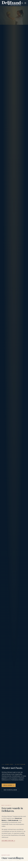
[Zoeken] (22, 3)
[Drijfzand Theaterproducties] (11, 3)
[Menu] (25, 3)
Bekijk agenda (8, 785)
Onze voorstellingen (10, 789)
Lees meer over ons (7, 840)
